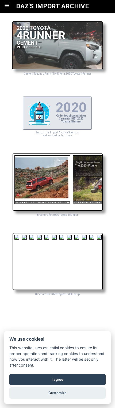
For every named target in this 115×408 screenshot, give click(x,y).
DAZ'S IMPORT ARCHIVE (52, 6)
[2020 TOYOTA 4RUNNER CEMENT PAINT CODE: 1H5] (57, 67)
